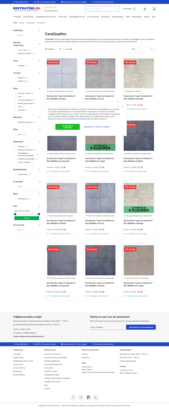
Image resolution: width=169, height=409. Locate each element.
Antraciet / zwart (24, 93)
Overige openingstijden (128, 361)
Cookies (108, 405)
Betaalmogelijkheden (52, 361)
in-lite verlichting (19, 368)
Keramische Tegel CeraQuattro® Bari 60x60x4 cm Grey (99, 97)
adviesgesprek (36, 336)
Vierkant (21, 66)
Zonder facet (23, 174)
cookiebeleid (70, 119)
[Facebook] (73, 397)
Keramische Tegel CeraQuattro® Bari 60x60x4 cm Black (138, 159)
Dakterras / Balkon (25, 53)
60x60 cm (21, 78)
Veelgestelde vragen (51, 375)
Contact (47, 388)
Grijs (19, 97)
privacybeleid (82, 119)
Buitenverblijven (19, 375)
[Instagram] (80, 397)
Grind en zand (18, 364)
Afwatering (17, 371)
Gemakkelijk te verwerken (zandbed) (26, 154)
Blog (46, 385)
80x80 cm (21, 81)
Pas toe (27, 218)
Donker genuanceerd (25, 103)
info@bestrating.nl (130, 373)
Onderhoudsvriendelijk (26, 159)
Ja (19, 35)
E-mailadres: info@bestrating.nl (24, 333)
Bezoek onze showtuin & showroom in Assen (98, 372)
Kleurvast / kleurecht (25, 150)
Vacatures (85, 357)
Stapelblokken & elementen (23, 361)
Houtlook (21, 110)
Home (15, 23)
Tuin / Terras (22, 50)
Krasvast (21, 146)
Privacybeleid (100, 405)
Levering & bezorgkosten (53, 364)
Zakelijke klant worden (52, 382)
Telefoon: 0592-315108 (21, 329)
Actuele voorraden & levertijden (55, 357)
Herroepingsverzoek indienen (121, 405)
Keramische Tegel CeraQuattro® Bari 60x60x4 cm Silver (61, 97)
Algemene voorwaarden (87, 405)
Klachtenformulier (51, 371)
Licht (19, 107)
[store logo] (26, 8)
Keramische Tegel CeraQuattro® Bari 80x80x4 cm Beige (138, 222)
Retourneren (49, 368)
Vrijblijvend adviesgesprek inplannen (57, 378)
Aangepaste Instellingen (96, 127)
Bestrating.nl (31, 23)
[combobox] (102, 8)
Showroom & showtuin (52, 354)
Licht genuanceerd (25, 100)
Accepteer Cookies (67, 127)
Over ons (85, 354)
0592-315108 (127, 370)
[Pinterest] (88, 397)
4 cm (20, 134)
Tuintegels (17, 354)
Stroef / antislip (23, 162)
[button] (129, 8)
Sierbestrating (18, 357)
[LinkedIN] (95, 397)
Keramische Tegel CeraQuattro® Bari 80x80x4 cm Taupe (138, 284)
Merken (22, 23)
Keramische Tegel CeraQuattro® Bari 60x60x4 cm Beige (138, 97)
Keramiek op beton (25, 122)
